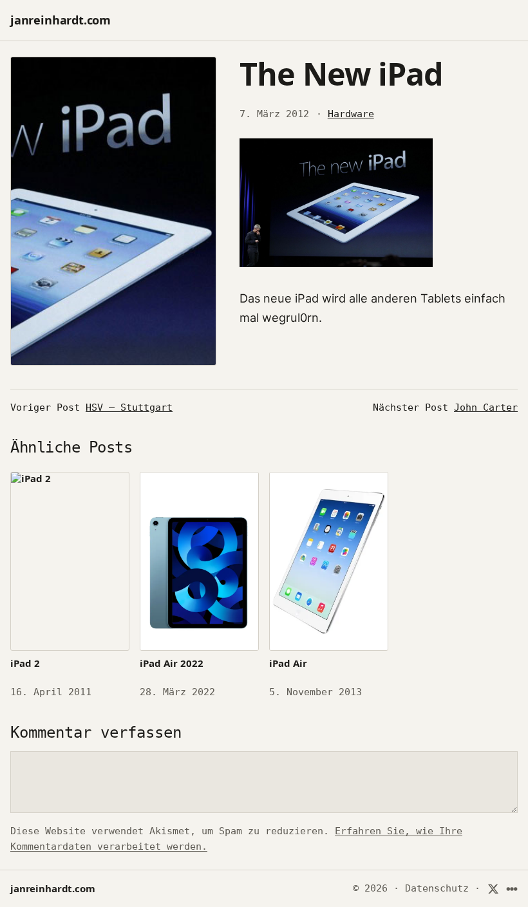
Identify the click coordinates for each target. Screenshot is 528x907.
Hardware (351, 114)
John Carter (486, 407)
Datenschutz (437, 888)
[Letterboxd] (512, 888)
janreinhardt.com (60, 20)
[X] (493, 888)
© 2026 (370, 888)
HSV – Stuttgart (129, 407)
